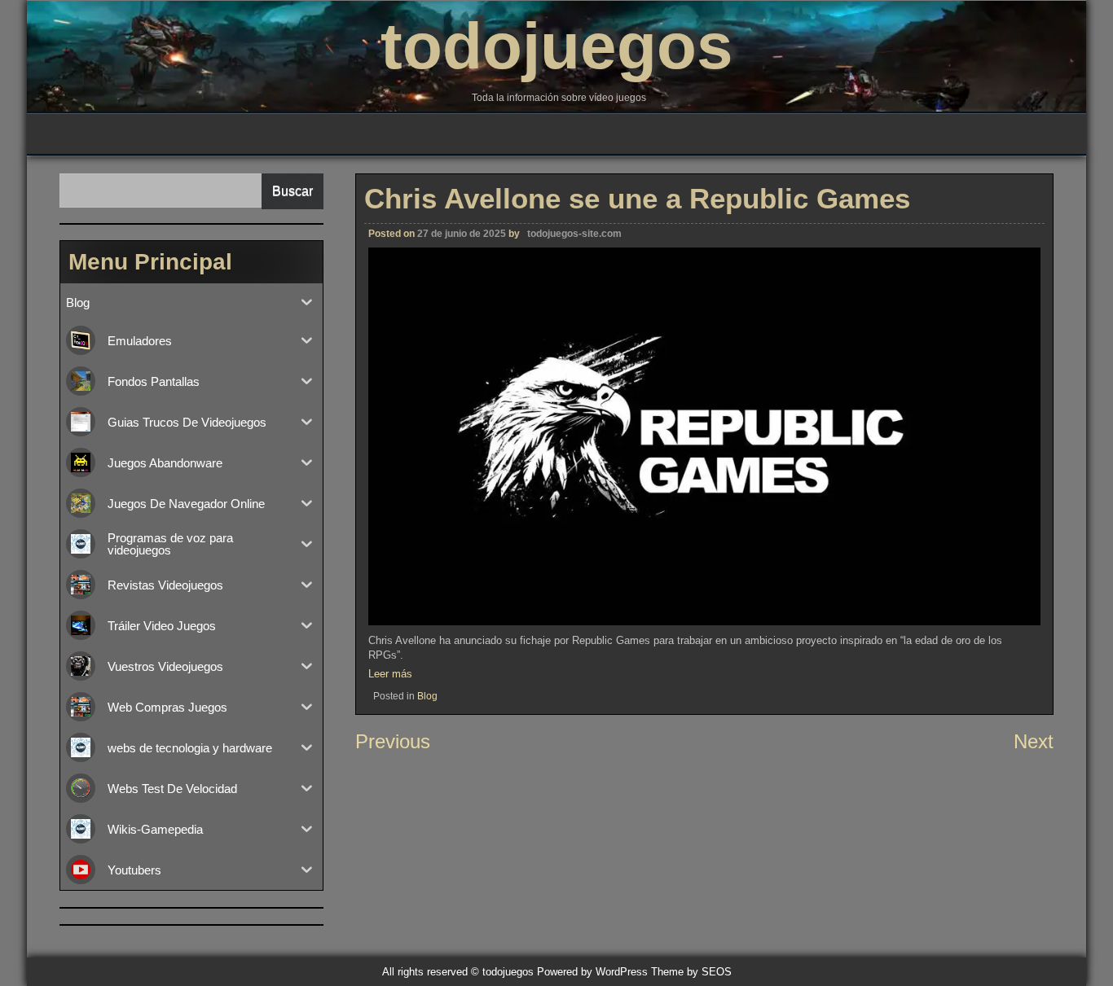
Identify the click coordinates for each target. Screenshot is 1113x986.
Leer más (390, 674)
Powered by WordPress (592, 972)
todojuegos (557, 46)
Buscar (292, 191)
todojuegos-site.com (574, 233)
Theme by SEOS (691, 972)
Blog (427, 696)
